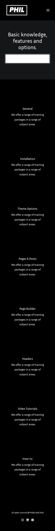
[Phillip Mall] (17, 10)
